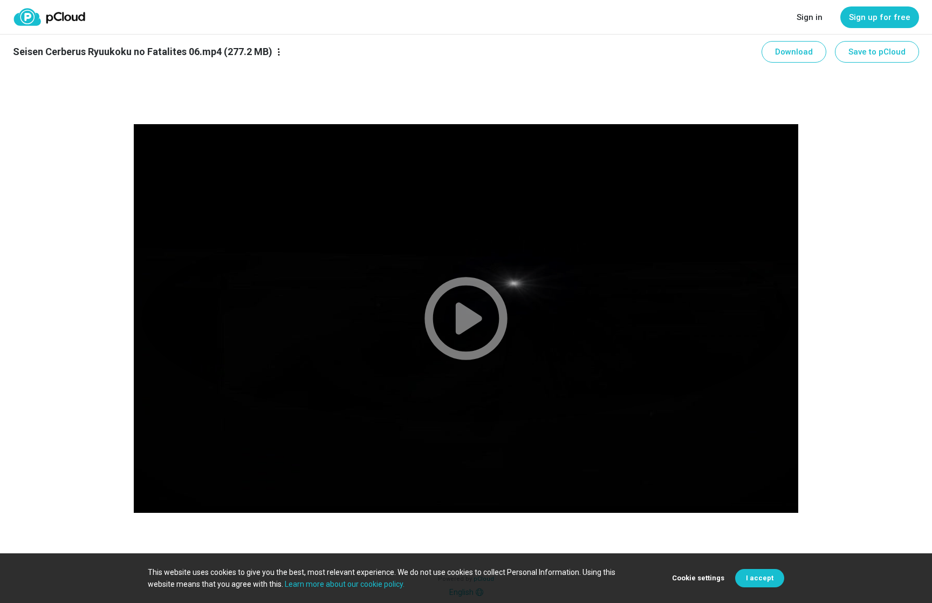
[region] (466, 318)
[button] (466, 318)
